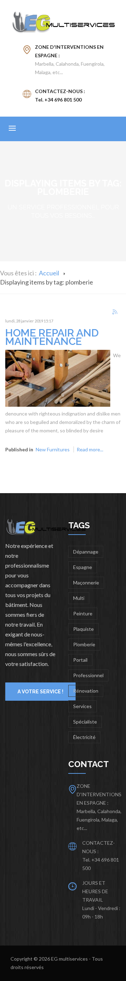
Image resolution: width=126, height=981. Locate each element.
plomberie (84, 644)
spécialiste (85, 722)
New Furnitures (53, 449)
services (82, 706)
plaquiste (83, 629)
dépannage (85, 552)
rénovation (85, 691)
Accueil (49, 273)
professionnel (88, 675)
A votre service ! (40, 691)
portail (80, 660)
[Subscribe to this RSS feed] (115, 312)
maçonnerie (86, 583)
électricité (84, 737)
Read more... (90, 449)
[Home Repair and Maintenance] (57, 378)
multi (78, 598)
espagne (82, 567)
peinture (82, 613)
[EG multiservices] (63, 22)
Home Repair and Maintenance (52, 337)
